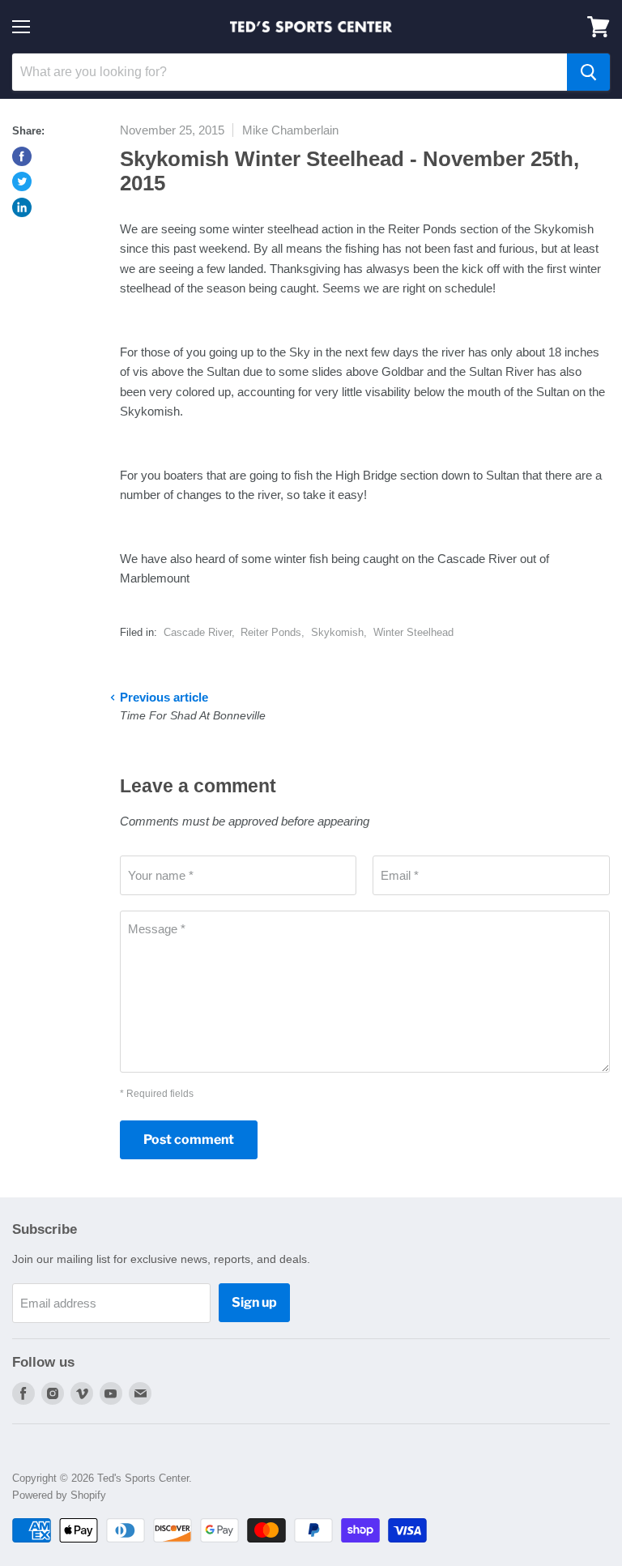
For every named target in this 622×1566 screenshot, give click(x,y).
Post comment (188, 1139)
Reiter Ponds (271, 632)
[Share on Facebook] (22, 156)
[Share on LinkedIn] (22, 207)
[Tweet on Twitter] (22, 181)
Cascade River (198, 632)
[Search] (588, 72)
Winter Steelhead (413, 632)
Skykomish (337, 632)
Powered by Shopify (59, 1495)
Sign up (254, 1302)
